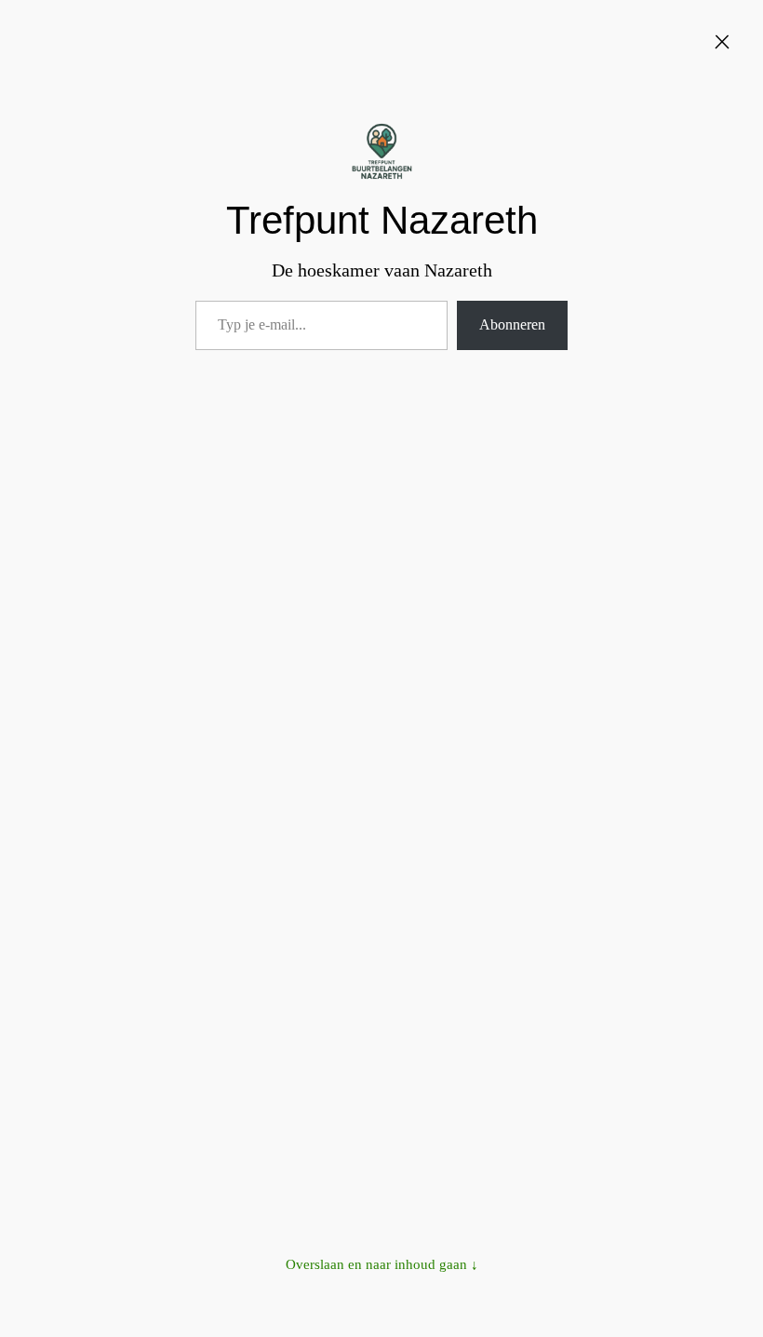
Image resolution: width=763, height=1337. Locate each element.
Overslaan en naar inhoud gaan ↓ (382, 1264)
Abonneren (512, 324)
